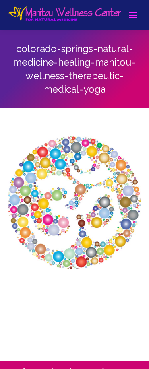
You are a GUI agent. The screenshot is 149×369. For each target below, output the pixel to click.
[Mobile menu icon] (133, 15)
